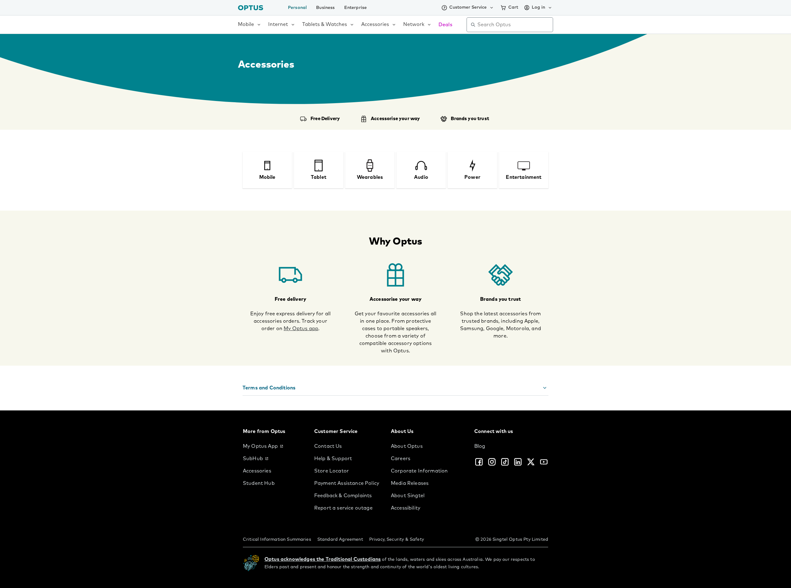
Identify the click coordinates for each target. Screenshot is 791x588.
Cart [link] (513, 7)
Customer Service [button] (468, 7)
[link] (273, 446)
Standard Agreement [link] (340, 539)
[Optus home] (250, 7)
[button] (395, 388)
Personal (297, 8)
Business (325, 8)
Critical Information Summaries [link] (277, 539)
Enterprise (355, 8)
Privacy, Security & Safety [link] (396, 539)
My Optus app (301, 328)
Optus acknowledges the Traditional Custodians (322, 559)
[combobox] (514, 24)
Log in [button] (538, 7)
